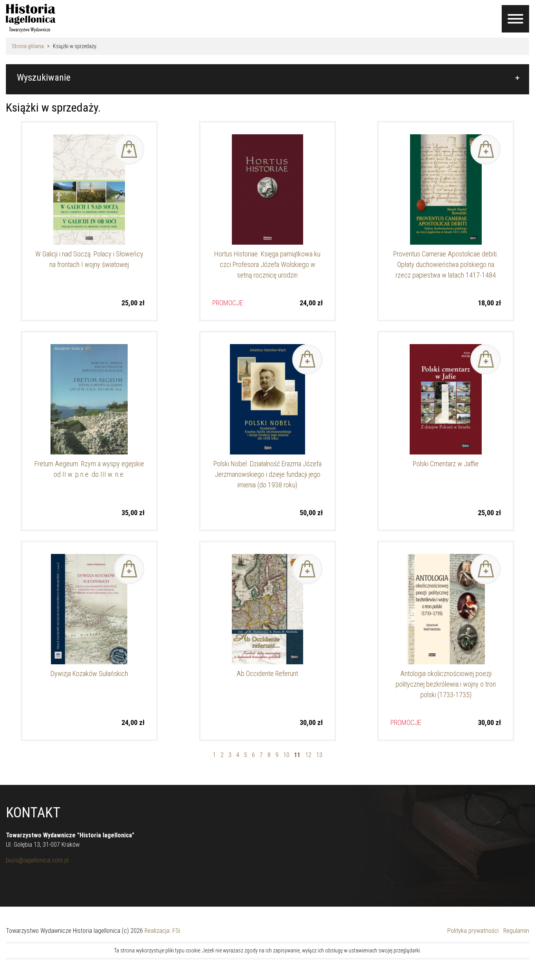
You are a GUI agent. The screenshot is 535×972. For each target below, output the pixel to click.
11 (297, 755)
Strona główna (28, 46)
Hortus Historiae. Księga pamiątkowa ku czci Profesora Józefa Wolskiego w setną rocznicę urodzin (267, 264)
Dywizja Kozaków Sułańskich (89, 673)
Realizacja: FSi (162, 930)
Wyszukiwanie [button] (43, 77)
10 (286, 755)
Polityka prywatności (473, 930)
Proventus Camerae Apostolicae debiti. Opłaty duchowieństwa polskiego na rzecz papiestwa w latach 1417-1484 (445, 264)
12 (308, 755)
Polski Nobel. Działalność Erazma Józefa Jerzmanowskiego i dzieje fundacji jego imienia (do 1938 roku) (267, 474)
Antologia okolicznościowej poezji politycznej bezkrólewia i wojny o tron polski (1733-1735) (446, 684)
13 (319, 755)
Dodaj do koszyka (129, 149)
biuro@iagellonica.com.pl (37, 860)
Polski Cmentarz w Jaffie (446, 464)
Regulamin (516, 930)
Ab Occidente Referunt (267, 673)
